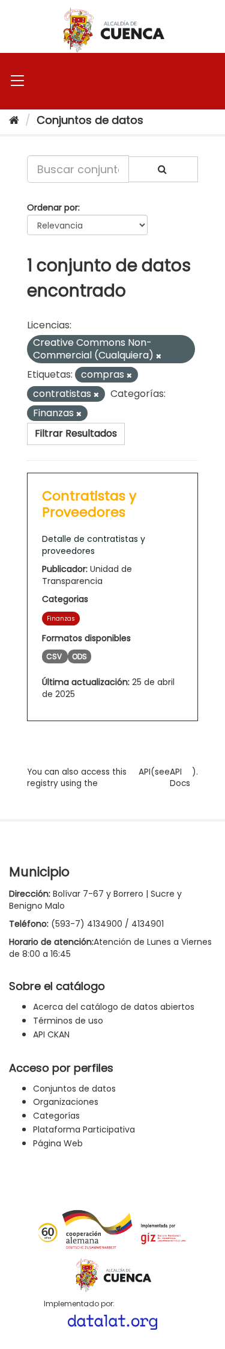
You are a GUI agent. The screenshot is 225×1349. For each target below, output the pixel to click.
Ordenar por (52, 207)
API (145, 772)
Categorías (56, 1116)
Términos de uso (68, 1021)
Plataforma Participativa (84, 1129)
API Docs (180, 777)
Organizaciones (65, 1102)
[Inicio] (14, 120)
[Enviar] (163, 169)
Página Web (58, 1143)
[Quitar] (158, 356)
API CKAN (51, 1034)
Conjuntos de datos (90, 120)
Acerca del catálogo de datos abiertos (113, 1007)
